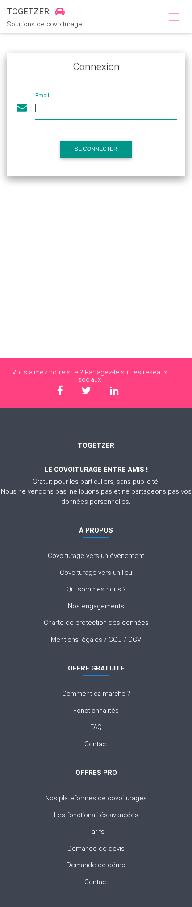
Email (42, 95)
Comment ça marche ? (96, 693)
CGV (134, 639)
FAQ (96, 727)
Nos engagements (96, 606)
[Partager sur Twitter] (86, 390)
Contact (96, 744)
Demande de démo (96, 865)
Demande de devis (96, 848)
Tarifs (96, 831)
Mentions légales (76, 639)
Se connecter (96, 149)
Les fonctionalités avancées (96, 815)
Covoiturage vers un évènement (96, 555)
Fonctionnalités (96, 710)
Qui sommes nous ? (96, 589)
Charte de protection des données (96, 622)
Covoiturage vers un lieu (96, 572)
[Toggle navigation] (174, 17)
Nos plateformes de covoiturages (96, 798)
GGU (115, 639)
